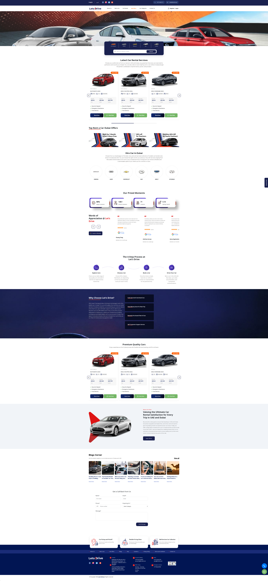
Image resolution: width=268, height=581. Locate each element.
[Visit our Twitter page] (109, 2)
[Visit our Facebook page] (103, 2)
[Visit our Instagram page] (106, 2)
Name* (97, 495)
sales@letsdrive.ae (173, 2)
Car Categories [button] (143, 8)
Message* (98, 511)
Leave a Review (96, 233)
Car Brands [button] (125, 8)
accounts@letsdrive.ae (140, 561)
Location (136, 551)
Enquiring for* (126, 503)
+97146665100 (157, 567)
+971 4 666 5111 (160, 2)
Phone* (98, 503)
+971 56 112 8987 (139, 559)
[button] (103, 140)
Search (151, 51)
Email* (124, 495)
